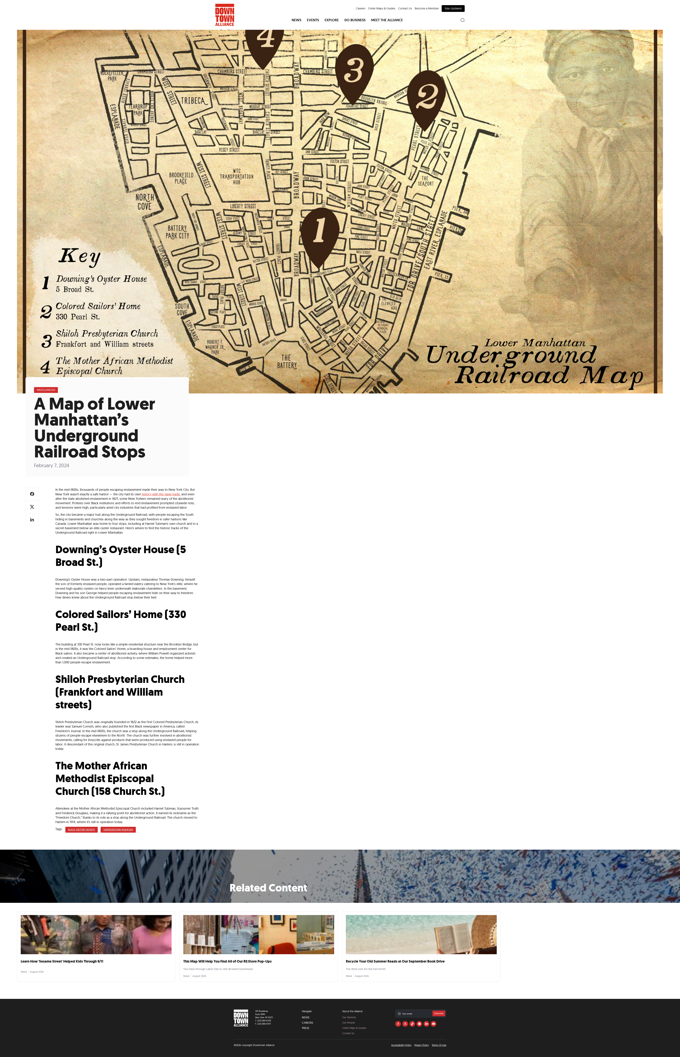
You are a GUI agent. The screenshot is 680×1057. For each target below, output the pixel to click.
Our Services (349, 1017)
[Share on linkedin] (32, 519)
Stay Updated (453, 8)
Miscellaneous (46, 390)
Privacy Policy (421, 1045)
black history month (81, 829)
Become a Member (427, 8)
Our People (348, 1022)
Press (305, 1028)
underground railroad (118, 829)
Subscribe (438, 1013)
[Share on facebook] (32, 494)
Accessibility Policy (401, 1045)
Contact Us (405, 8)
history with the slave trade (161, 494)
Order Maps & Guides (381, 8)
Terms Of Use (439, 1045)
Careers (360, 8)
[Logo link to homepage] (224, 15)
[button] (296, 20)
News (305, 1017)
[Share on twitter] (32, 506)
